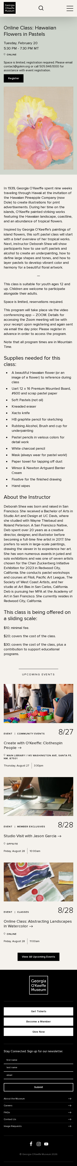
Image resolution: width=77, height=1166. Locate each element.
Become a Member (38, 1021)
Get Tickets (38, 1011)
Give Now (38, 1031)
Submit (38, 1087)
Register (13, 78)
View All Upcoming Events (38, 956)
